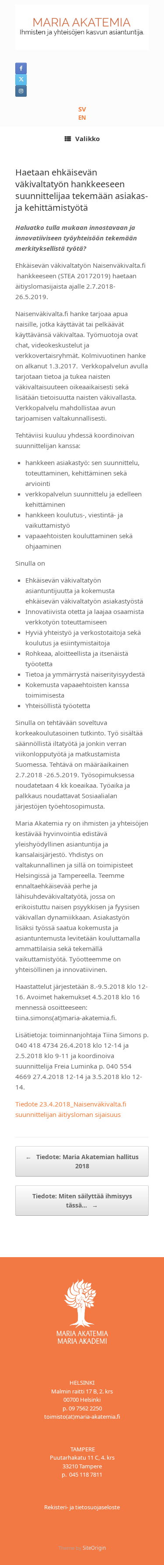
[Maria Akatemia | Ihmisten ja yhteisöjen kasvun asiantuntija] (82, 27)
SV (82, 109)
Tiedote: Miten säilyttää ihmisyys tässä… (82, 1200)
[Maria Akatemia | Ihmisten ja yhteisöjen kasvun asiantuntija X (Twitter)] (21, 79)
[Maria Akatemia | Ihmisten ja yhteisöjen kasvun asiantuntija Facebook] (21, 68)
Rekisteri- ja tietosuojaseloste (82, 1507)
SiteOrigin (94, 1548)
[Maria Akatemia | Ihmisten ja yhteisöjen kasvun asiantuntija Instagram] (21, 91)
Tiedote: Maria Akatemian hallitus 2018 (82, 1161)
